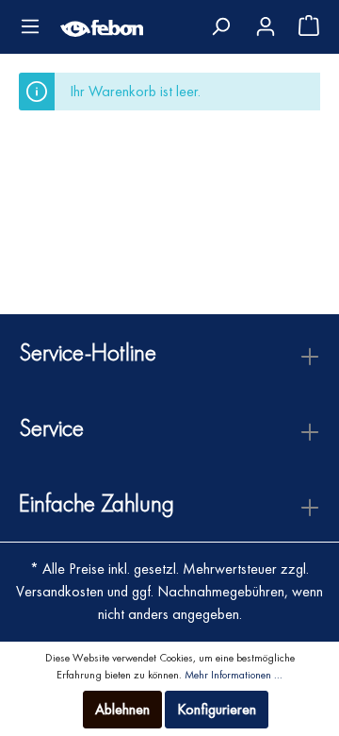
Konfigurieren (216, 709)
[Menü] (30, 26)
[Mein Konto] (264, 23)
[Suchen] (220, 26)
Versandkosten (60, 591)
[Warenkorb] (303, 28)
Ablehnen (122, 709)
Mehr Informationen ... (233, 674)
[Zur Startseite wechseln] (101, 26)
